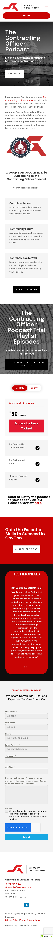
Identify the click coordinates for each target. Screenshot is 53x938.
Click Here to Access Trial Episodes (26, 364)
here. (38, 503)
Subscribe (14, 73)
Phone (8, 734)
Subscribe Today (26, 549)
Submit (26, 837)
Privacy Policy (12, 920)
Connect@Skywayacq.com (18, 887)
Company (10, 756)
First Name (11, 712)
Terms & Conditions (30, 920)
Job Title (10, 767)
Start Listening (26, 289)
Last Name (10, 723)
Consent (9, 808)
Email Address (12, 745)
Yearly (34, 388)
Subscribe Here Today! (26, 426)
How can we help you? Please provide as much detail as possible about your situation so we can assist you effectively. (26, 781)
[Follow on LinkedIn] (26, 905)
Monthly (19, 388)
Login (26, 15)
